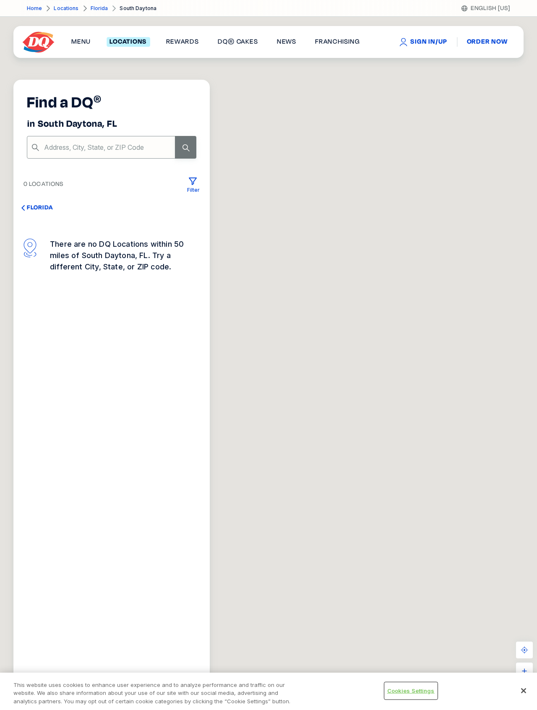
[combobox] (111, 147)
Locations (66, 8)
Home (34, 8)
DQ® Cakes (238, 42)
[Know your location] (524, 650)
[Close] (523, 690)
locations (128, 42)
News (286, 42)
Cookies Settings (411, 690)
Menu (81, 42)
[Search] (185, 147)
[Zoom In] (524, 671)
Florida (99, 8)
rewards (182, 42)
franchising (337, 42)
